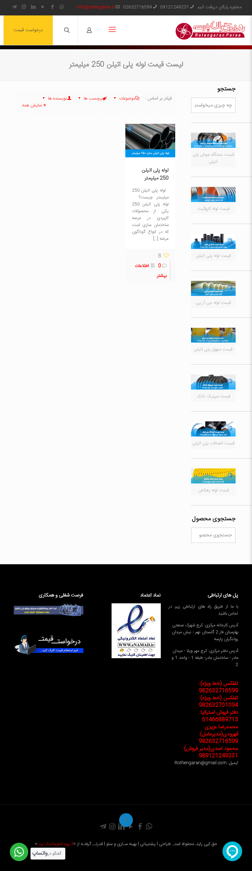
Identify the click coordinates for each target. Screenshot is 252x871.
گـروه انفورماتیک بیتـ (55, 844)
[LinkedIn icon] (33, 7)
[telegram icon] (14, 7)
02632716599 (137, 7)
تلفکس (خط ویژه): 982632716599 (218, 687)
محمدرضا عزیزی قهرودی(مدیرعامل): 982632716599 (218, 734)
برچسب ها (92, 98)
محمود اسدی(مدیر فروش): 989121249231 (210, 752)
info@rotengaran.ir (96, 7)
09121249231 (174, 7)
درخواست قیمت (28, 30)
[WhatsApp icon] (61, 7)
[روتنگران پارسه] (210, 30)
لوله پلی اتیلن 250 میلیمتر (155, 174)
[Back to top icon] (126, 820)
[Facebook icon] (52, 7)
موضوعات (126, 98)
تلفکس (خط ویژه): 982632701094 (218, 702)
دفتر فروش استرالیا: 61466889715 (219, 716)
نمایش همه (32, 105)
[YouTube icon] (42, 7)
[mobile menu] (112, 30)
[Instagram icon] (23, 7)
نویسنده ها (57, 98)
